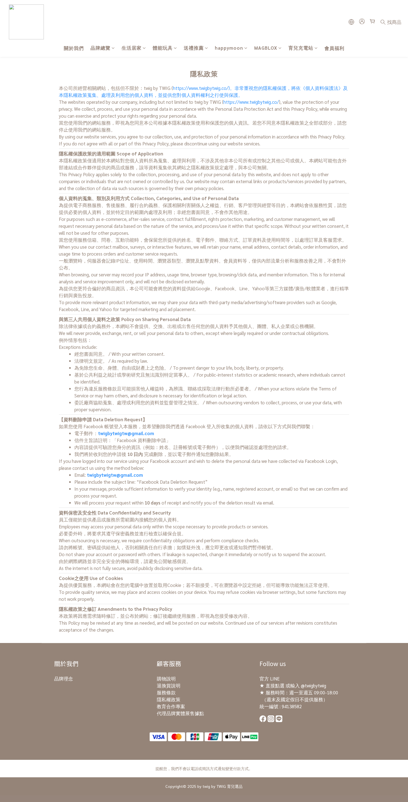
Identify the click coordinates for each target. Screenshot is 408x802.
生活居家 (132, 48)
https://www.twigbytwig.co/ (251, 102)
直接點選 (275, 685)
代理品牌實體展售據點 (180, 713)
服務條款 (166, 692)
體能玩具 (163, 48)
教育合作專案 (171, 706)
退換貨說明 (168, 685)
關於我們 (74, 48)
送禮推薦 (194, 48)
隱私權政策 (168, 699)
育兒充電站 (300, 48)
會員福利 (334, 48)
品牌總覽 (100, 48)
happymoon (229, 48)
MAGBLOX (265, 48)
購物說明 (166, 678)
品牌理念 (63, 678)
